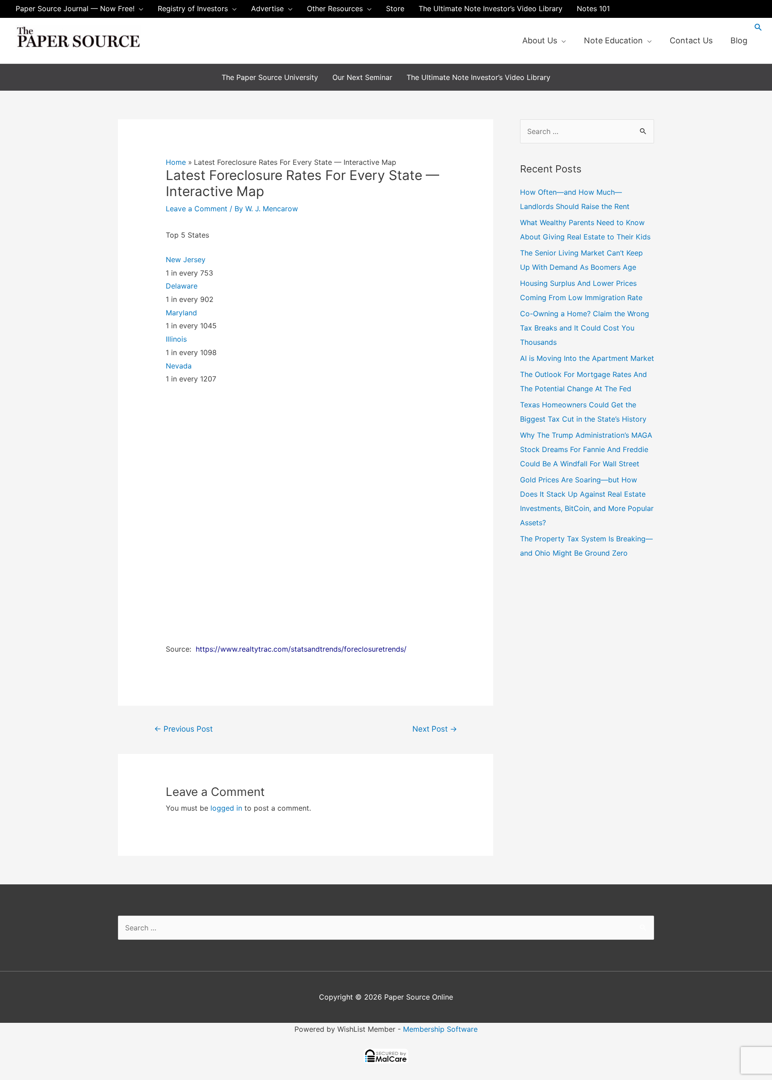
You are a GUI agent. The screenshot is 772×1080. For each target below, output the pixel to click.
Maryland (181, 312)
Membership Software (440, 1029)
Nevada (179, 365)
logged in (226, 808)
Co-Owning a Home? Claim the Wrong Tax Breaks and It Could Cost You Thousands (584, 328)
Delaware (181, 285)
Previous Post (183, 728)
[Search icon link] (758, 27)
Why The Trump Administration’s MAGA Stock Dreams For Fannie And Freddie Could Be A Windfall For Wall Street (586, 449)
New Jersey (186, 259)
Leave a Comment (196, 208)
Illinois (176, 339)
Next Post (434, 728)
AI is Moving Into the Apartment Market (587, 358)
